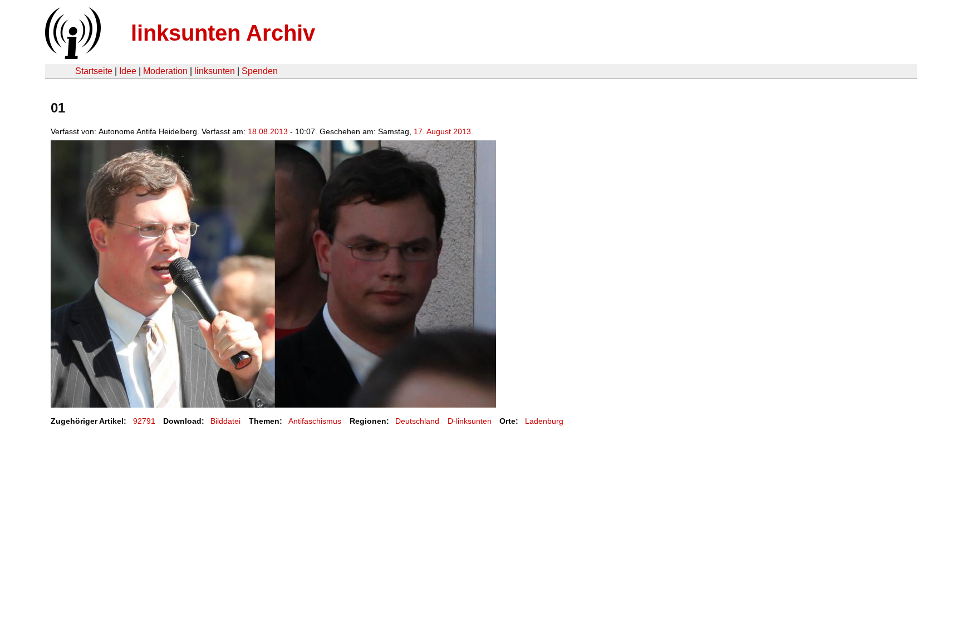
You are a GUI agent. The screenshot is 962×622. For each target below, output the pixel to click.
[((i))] (71, 56)
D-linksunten (470, 421)
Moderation (165, 71)
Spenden (260, 71)
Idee (127, 71)
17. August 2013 (442, 131)
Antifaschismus (314, 421)
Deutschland (417, 421)
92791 (144, 421)
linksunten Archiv (223, 33)
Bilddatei (225, 421)
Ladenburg (544, 421)
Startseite (93, 71)
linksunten (214, 71)
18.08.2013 (268, 131)
